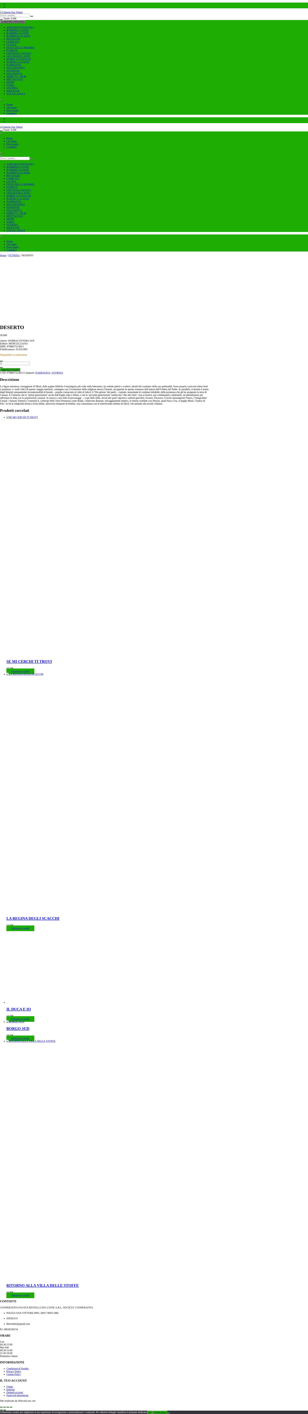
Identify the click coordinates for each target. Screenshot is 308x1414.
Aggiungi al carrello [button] (20, 671)
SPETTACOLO (14, 79)
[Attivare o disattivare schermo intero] (4, 1407)
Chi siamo (11, 107)
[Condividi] (7, 1407)
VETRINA (12, 88)
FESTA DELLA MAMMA (20, 47)
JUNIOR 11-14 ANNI (17, 62)
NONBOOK (13, 70)
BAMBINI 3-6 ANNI (17, 33)
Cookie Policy (13, 1374)
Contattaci (11, 113)
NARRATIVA (13, 64)
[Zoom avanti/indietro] (1, 1407)
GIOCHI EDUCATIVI (18, 56)
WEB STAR (12, 90)
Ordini (9, 1386)
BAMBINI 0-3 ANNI (17, 30)
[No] (168, 1413)
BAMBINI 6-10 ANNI (18, 36)
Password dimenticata (17, 1395)
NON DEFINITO (15, 67)
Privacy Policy (13, 1371)
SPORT (10, 82)
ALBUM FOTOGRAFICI (20, 27)
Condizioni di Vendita (17, 1368)
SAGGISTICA (14, 73)
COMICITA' (13, 41)
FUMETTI (12, 50)
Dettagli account (14, 1392)
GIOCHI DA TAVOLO (18, 53)
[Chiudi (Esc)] (11, 1407)
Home (9, 104)
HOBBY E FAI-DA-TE (18, 59)
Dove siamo (12, 110)
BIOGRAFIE (13, 39)
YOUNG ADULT (15, 93)
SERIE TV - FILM (16, 76)
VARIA (10, 85)
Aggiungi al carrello (10, 369)
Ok (149, 1412)
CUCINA (11, 44)
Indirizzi (10, 1389)
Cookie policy (160, 1412)
